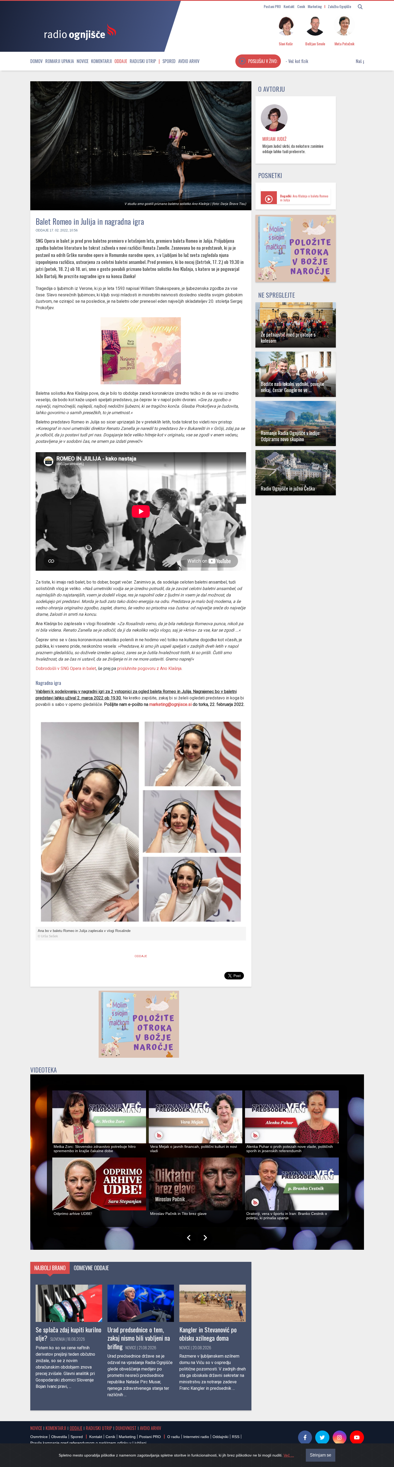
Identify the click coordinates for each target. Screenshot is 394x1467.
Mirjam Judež (274, 139)
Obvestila (59, 1437)
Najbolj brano (50, 1268)
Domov (36, 61)
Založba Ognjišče (339, 6)
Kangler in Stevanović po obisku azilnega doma (208, 1334)
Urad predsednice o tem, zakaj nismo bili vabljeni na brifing (138, 1338)
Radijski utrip (143, 61)
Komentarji (101, 61)
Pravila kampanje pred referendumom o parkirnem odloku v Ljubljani (88, 1443)
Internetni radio (196, 1437)
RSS (235, 1437)
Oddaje (120, 61)
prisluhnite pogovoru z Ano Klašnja (149, 668)
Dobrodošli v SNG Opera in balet (66, 668)
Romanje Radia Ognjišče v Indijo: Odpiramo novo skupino (290, 436)
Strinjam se (320, 1455)
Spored (169, 61)
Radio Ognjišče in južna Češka (288, 488)
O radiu (173, 1437)
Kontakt (289, 6)
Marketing (315, 6)
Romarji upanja (59, 61)
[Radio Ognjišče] (78, 31)
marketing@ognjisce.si (170, 704)
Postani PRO (272, 6)
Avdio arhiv (188, 61)
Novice (82, 61)
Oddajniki (220, 1437)
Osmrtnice (39, 1437)
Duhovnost (126, 1428)
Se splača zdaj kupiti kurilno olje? (68, 1334)
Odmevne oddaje (91, 1268)
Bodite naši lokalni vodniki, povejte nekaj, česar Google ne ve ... (292, 387)
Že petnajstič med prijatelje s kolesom (288, 337)
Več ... (289, 1455)
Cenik (301, 6)
